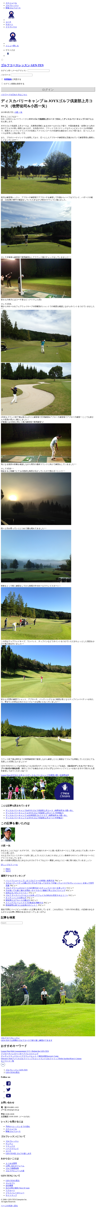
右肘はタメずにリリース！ (17, 893)
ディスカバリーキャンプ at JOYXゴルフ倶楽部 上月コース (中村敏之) (35, 813)
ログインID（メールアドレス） (14, 71)
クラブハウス (11, 27)
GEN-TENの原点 (13, 1072)
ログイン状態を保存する (13, 84)
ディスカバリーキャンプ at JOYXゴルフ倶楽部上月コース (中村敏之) (34, 818)
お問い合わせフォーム (15, 1166)
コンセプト (10, 1183)
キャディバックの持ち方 (16, 898)
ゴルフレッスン (12, 5)
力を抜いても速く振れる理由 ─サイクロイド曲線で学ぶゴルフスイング (35, 890)
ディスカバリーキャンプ (38, 775)
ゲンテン (4, 1056)
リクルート (10, 1190)
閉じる (16, 46)
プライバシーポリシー (15, 1193)
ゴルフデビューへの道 (15, 1171)
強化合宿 (42, 1056)
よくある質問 (11, 1163)
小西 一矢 (18, 112)
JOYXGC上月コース (19, 775)
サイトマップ (11, 1195)
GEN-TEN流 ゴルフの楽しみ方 (18, 1153)
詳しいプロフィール (9, 865)
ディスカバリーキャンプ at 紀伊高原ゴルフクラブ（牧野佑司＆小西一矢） (37, 815)
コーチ (8, 22)
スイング (34, 1054)
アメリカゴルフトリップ (22, 1059)
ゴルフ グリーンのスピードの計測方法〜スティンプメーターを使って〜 (36, 888)
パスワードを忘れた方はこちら (14, 95)
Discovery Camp (52, 1056)
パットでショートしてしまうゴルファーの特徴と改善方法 (30, 881)
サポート (9, 24)
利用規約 (8, 79)
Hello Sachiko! (64, 1059)
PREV (8, 869)
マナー (29, 1051)
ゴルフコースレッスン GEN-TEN (22, 65)
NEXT (8, 871)
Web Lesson (15, 1051)
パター (20, 1054)
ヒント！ (34, 1056)
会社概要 (9, 1185)
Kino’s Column (75, 1059)
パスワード (5, 75)
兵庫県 (51, 775)
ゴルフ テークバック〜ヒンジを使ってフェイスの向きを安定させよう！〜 (37, 895)
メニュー (9, 46)
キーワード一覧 (7, 1061)
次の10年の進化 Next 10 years (18, 1188)
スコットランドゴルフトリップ (46, 1059)
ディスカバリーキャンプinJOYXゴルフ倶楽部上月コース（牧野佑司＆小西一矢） (40, 810)
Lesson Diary (6, 775)
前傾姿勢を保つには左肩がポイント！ (21, 905)
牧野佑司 (65, 775)
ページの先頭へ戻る (9, 1206)
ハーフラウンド (24, 1056)
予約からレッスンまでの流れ (18, 1126)
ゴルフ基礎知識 (12, 1168)
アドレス (27, 1054)
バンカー (14, 1054)
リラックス (13, 1056)
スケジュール (11, 3)
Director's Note (6, 1059)
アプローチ (5, 1054)
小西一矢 (58, 775)
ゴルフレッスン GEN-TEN (17, 1070)
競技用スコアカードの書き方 (18, 900)
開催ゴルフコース (13, 8)
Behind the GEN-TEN (40, 1051)
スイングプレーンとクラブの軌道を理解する (24, 903)
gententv (23, 1051)
